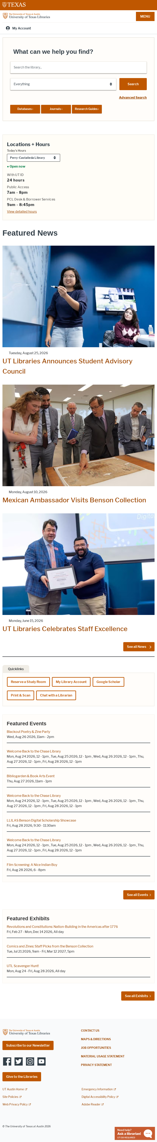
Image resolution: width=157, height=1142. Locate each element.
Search (133, 84)
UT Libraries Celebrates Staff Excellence (65, 629)
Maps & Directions (96, 1039)
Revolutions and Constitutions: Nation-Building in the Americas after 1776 (62, 927)
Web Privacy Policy (15, 1104)
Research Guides (87, 109)
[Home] (26, 16)
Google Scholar (108, 682)
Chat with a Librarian (56, 695)
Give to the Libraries (21, 1077)
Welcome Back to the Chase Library (34, 751)
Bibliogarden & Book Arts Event (31, 776)
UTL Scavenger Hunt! (23, 966)
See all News (137, 647)
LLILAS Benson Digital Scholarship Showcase (41, 820)
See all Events (137, 895)
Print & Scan (20, 695)
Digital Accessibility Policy (98, 1097)
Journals (56, 109)
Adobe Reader (91, 1104)
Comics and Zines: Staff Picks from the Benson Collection (50, 946)
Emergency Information (97, 1089)
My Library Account (71, 682)
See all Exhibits (136, 996)
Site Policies (10, 1097)
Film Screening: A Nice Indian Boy (32, 865)
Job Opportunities (96, 1048)
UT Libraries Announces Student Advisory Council (67, 366)
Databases (25, 109)
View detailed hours (22, 212)
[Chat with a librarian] (135, 1133)
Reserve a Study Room (28, 682)
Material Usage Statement (102, 1056)
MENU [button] (145, 16)
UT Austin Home (13, 1089)
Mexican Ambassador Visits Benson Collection (74, 500)
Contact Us (90, 1030)
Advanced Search (133, 98)
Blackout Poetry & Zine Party (28, 732)
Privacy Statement (96, 1065)
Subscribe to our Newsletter (28, 1045)
